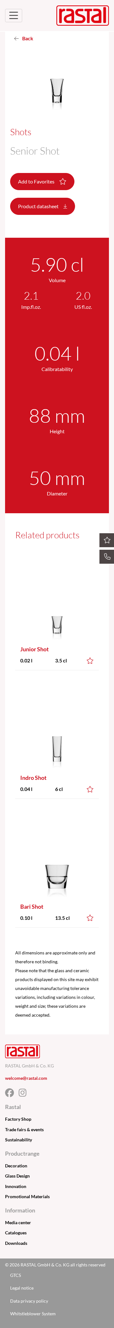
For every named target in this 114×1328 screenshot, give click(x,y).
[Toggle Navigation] (13, 15)
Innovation (15, 1186)
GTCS (15, 1275)
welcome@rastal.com (26, 1078)
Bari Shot (31, 906)
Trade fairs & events (24, 1129)
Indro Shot (33, 777)
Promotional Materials (27, 1196)
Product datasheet (39, 206)
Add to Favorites (36, 181)
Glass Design (17, 1176)
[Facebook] (12, 1094)
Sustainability (18, 1139)
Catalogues (16, 1232)
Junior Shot (34, 649)
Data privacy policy (29, 1301)
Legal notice (22, 1288)
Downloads (16, 1243)
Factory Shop (18, 1119)
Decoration (16, 1165)
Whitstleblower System (33, 1313)
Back (27, 38)
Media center (18, 1222)
